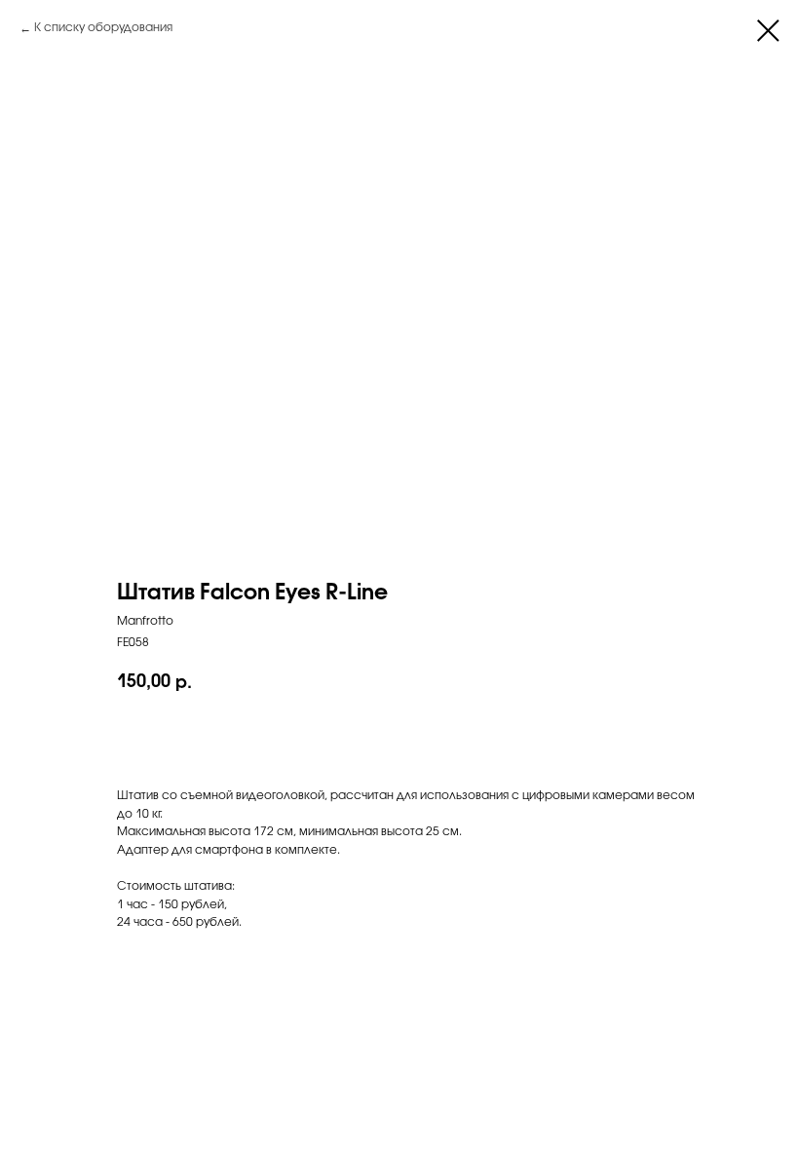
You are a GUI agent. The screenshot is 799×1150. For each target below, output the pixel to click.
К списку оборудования (103, 27)
